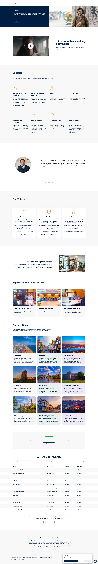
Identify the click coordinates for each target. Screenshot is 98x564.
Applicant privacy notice (16, 557)
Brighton (24, 337)
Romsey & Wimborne (73, 367)
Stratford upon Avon (49, 397)
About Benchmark (80, 3)
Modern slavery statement (28, 557)
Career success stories (74, 289)
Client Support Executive (18, 473)
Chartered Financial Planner (19, 469)
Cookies (37, 557)
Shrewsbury (24, 397)
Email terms (50, 557)
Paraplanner (15, 495)
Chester (49, 337)
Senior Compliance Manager (19, 509)
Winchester (73, 397)
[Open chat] (95, 561)
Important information (16, 554)
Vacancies (69, 3)
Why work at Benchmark (24, 289)
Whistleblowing (43, 557)
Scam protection (46, 554)
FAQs (74, 3)
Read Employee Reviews (49, 443)
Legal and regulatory (36, 554)
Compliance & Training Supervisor (20, 477)
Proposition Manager (17, 506)
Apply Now (17, 21)
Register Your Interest (49, 522)
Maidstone (49, 367)
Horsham (24, 367)
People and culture (49, 289)
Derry (74, 337)
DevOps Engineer (16, 480)
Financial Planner (16, 484)
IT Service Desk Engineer (18, 491)
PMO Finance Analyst (17, 502)
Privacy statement (55, 554)
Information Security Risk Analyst (20, 488)
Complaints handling (26, 554)
